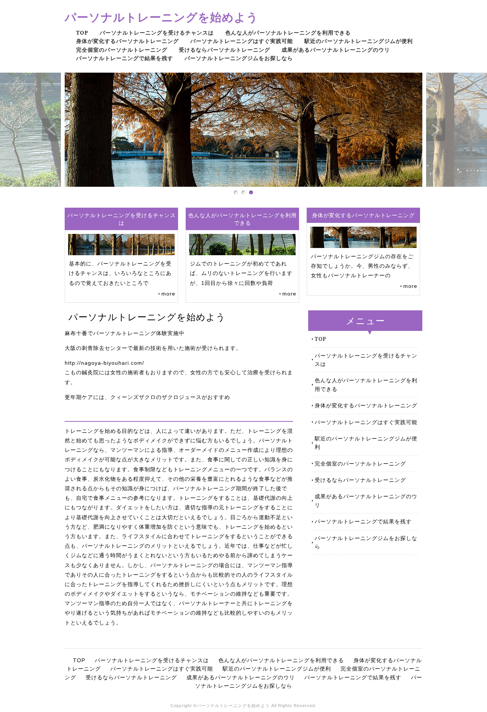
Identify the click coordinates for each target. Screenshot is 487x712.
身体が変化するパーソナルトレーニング (127, 40)
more (168, 294)
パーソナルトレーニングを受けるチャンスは (157, 32)
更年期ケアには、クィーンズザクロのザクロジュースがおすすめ (147, 397)
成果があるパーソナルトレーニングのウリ (336, 49)
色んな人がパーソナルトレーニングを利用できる (288, 32)
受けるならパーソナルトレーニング (224, 49)
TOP (82, 32)
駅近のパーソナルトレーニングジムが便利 (358, 40)
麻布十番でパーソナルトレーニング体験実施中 (125, 333)
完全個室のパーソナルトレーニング (121, 49)
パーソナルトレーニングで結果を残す (124, 58)
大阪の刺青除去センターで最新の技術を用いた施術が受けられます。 (153, 348)
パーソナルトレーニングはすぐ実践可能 (241, 40)
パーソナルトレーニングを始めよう (161, 17)
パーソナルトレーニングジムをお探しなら (239, 58)
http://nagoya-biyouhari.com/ (104, 363)
